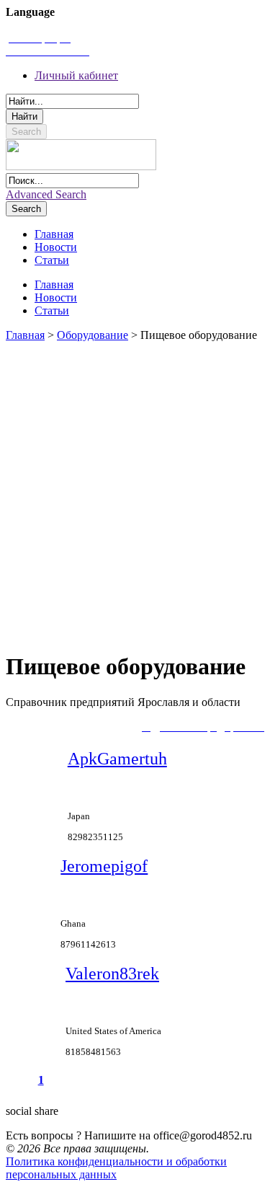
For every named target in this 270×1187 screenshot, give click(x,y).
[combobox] (72, 101)
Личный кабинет (76, 75)
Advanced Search (46, 194)
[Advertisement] (135, 490)
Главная (25, 335)
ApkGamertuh (117, 758)
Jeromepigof (104, 866)
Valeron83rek (112, 973)
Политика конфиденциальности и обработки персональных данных (116, 1168)
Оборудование (92, 335)
